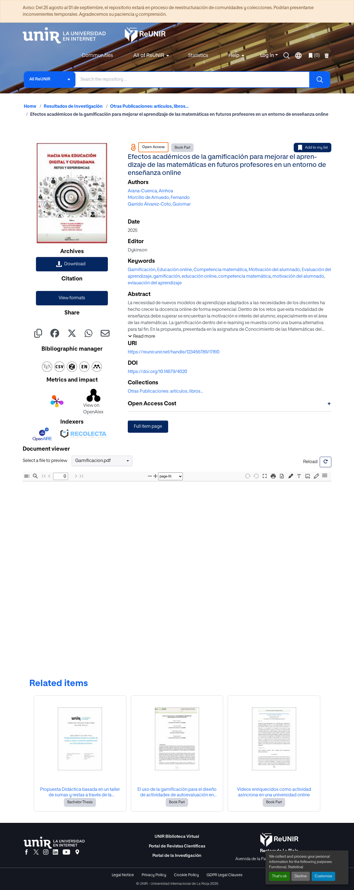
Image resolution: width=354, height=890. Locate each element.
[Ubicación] (77, 852)
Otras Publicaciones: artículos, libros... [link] (149, 106)
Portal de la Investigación (176, 856)
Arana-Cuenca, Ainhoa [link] (150, 191)
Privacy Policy (154, 875)
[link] (72, 264)
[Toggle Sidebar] (27, 476)
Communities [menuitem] (97, 55)
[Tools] (324, 475)
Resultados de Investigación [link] (73, 106)
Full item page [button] (148, 426)
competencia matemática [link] (244, 276)
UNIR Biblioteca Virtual (177, 836)
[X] (36, 852)
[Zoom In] (155, 476)
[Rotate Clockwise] (247, 475)
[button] (286, 55)
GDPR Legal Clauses (225, 875)
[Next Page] (76, 476)
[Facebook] (26, 852)
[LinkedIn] (55, 852)
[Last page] (81, 476)
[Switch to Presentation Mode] (264, 476)
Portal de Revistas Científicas (177, 846)
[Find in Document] (35, 476)
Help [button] (234, 55)
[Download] (281, 476)
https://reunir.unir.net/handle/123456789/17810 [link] (174, 352)
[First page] (44, 476)
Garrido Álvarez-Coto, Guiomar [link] (159, 204)
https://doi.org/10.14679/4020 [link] (157, 372)
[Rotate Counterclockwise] (256, 475)
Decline (301, 876)
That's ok (279, 876)
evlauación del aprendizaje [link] (155, 283)
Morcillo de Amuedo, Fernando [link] (159, 198)
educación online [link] (199, 276)
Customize (323, 876)
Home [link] (30, 106)
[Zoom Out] (150, 476)
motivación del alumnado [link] (298, 276)
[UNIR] (54, 843)
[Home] (67, 35)
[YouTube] (66, 852)
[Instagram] (45, 852)
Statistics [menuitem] (198, 55)
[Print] (273, 476)
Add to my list (316, 147)
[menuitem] (150, 55)
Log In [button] (267, 55)
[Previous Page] (49, 476)
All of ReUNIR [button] (148, 55)
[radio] (291, 475)
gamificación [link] (166, 276)
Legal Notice (123, 875)
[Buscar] (319, 79)
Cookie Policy (186, 875)
